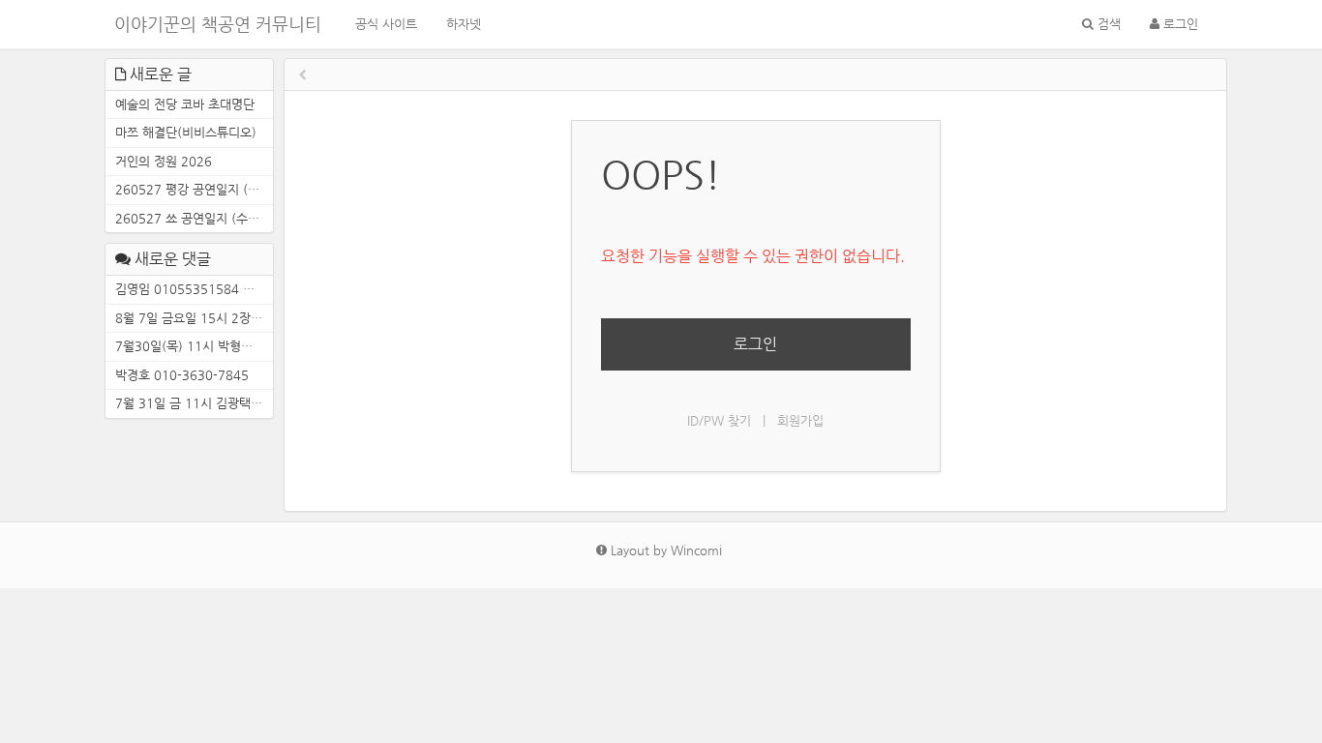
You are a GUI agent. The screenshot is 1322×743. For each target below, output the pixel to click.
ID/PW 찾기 (719, 420)
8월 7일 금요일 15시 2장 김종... (194, 318)
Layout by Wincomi (664, 550)
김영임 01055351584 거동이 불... (194, 289)
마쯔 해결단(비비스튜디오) (185, 132)
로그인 (1178, 23)
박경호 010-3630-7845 (182, 375)
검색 (1107, 23)
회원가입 (800, 420)
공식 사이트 (386, 23)
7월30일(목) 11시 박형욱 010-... (194, 346)
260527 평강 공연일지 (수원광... (194, 189)
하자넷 (463, 23)
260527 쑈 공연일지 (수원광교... (194, 218)
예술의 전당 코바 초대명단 (185, 104)
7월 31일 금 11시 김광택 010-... (194, 403)
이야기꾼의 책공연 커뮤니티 (217, 24)
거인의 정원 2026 (163, 161)
